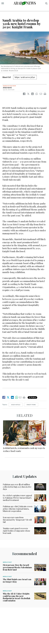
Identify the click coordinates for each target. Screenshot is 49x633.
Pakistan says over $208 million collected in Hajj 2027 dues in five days (17, 486)
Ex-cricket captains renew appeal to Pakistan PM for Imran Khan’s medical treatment (17, 497)
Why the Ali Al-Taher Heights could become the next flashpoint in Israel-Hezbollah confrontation (16, 597)
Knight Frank (31, 404)
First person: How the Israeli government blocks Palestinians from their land (17, 567)
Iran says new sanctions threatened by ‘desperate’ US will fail (17, 519)
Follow (33, 397)
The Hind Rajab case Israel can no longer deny (17, 580)
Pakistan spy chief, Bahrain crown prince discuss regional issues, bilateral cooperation (17, 508)
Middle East (7, 562)
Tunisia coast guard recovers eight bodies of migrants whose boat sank (16, 530)
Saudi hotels (15, 404)
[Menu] (2, 3)
